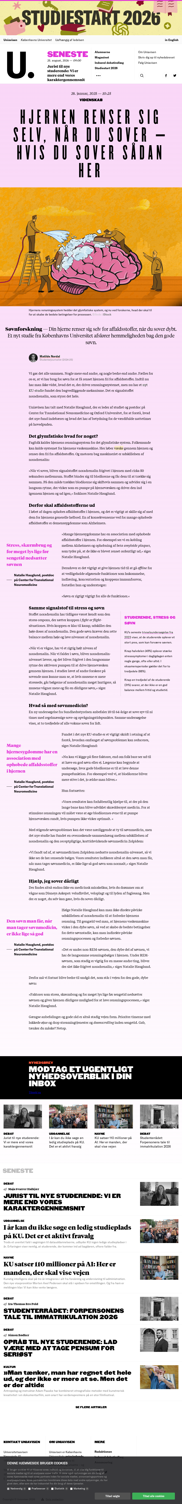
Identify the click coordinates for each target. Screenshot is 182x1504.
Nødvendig (17, 1488)
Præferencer (40, 1488)
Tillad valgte (112, 1496)
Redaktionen (103, 1451)
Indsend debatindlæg (109, 62)
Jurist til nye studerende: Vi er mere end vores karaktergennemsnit (66, 73)
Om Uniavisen (147, 52)
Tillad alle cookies (153, 1496)
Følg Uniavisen (147, 62)
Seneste (67, 54)
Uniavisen (10, 40)
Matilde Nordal (50, 356)
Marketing (81, 1488)
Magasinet (102, 57)
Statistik (61, 1488)
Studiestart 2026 (106, 68)
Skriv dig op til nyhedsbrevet (156, 57)
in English (171, 40)
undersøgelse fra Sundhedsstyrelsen (65, 711)
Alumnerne (102, 52)
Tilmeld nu (35, 1092)
